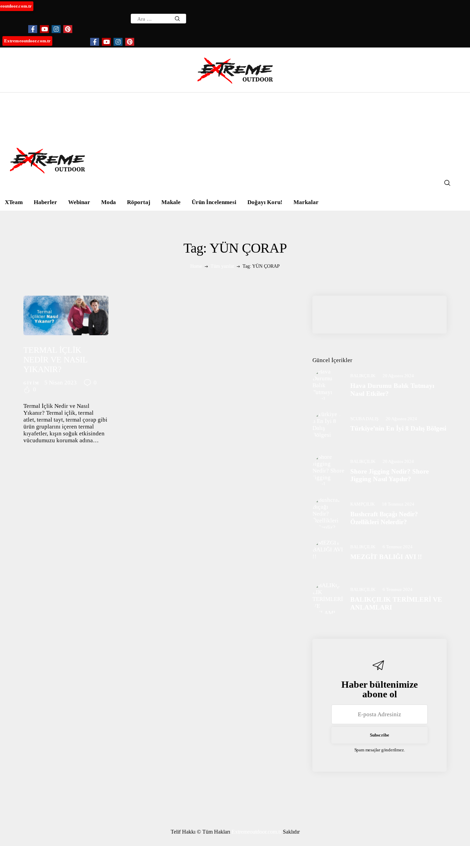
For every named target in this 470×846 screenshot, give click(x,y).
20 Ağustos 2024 (398, 375)
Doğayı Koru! (264, 202)
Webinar (79, 202)
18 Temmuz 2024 (398, 504)
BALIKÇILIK (362, 375)
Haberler (45, 202)
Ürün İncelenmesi (214, 202)
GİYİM (31, 383)
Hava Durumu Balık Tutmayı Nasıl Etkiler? (392, 389)
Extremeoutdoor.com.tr (27, 40)
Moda (108, 202)
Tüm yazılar (222, 266)
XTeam (14, 202)
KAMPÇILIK (362, 504)
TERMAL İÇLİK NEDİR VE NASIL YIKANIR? (55, 360)
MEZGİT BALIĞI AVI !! (386, 556)
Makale (171, 202)
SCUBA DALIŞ (364, 418)
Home (196, 266)
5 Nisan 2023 (60, 382)
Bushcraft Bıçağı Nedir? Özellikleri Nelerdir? (384, 518)
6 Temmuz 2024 (398, 546)
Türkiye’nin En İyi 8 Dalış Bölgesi (398, 428)
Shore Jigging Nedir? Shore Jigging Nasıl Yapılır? (389, 475)
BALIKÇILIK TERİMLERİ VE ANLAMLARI (396, 603)
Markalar (306, 202)
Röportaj (138, 202)
